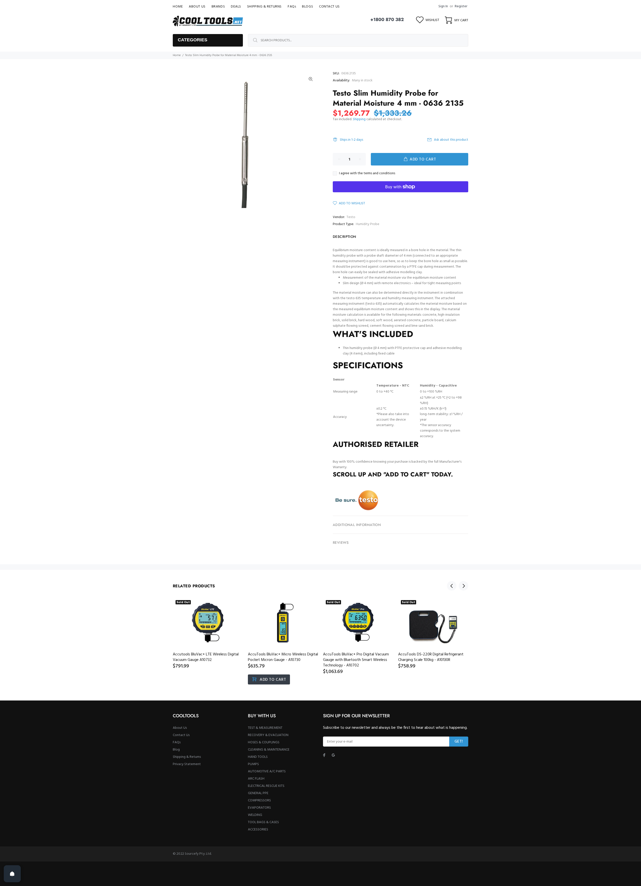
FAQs (177, 742)
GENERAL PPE (258, 793)
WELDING (255, 815)
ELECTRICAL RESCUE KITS (266, 786)
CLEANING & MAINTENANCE (268, 750)
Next (463, 586)
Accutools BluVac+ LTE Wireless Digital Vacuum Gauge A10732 (206, 657)
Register (461, 6)
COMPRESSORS (259, 800)
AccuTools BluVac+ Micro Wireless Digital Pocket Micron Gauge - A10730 (283, 657)
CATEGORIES (192, 39)
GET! (458, 741)
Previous (451, 586)
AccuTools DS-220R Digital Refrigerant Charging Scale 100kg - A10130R (430, 657)
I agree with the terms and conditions (367, 173)
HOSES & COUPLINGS (263, 742)
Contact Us (181, 735)
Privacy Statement (187, 764)
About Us (180, 728)
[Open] (12, 873)
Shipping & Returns (187, 757)
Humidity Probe (367, 224)
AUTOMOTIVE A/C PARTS (267, 771)
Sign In (443, 6)
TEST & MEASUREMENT (265, 728)
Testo (351, 217)
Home (177, 55)
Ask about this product (451, 140)
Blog (176, 750)
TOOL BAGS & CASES (263, 822)
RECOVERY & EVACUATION (268, 735)
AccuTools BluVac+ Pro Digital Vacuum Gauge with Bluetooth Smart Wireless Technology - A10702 (356, 660)
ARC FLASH (256, 779)
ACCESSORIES (258, 829)
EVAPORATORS (259, 808)
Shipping (359, 119)
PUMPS (253, 764)
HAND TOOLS (258, 757)
